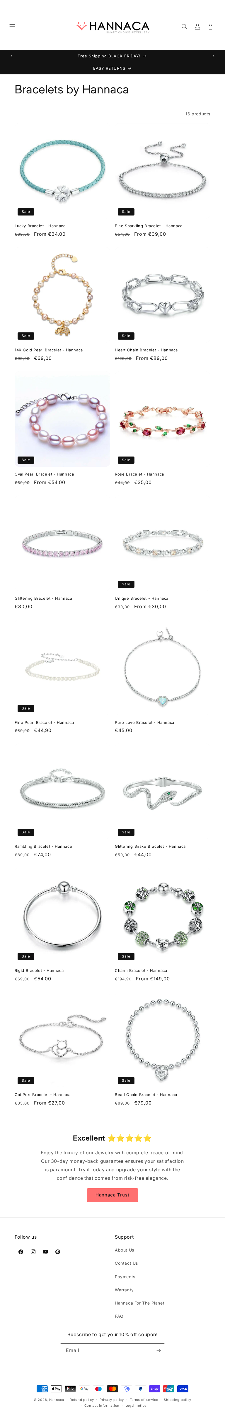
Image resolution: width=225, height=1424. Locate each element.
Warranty (124, 1289)
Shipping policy (177, 1400)
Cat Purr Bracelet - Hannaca (42, 1094)
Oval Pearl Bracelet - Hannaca (44, 474)
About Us (124, 1249)
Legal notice (135, 1406)
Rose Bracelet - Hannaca (139, 474)
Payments (125, 1276)
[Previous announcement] (11, 56)
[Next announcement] (213, 56)
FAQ (119, 1316)
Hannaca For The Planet (139, 1302)
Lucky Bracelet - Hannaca (40, 225)
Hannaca (56, 1400)
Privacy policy (112, 1400)
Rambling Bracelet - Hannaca (43, 846)
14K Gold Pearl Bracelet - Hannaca (49, 350)
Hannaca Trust (112, 1195)
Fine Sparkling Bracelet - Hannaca (149, 225)
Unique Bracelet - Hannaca (141, 598)
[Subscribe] (158, 1350)
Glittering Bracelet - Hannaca (43, 598)
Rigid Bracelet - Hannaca (39, 970)
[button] (12, 26)
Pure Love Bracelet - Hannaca (144, 722)
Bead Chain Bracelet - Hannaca (146, 1094)
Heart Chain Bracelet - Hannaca (146, 350)
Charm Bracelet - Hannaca (141, 970)
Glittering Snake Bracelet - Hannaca (150, 846)
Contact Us (126, 1263)
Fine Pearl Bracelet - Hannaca (44, 722)
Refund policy (82, 1400)
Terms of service (144, 1400)
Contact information (102, 1406)
